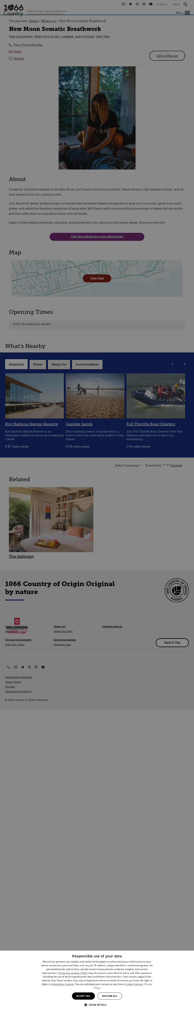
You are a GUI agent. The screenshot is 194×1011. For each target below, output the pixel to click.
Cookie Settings (134, 984)
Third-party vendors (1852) (73, 973)
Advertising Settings (63, 984)
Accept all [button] (83, 996)
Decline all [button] (109, 996)
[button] (97, 1004)
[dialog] (97, 981)
